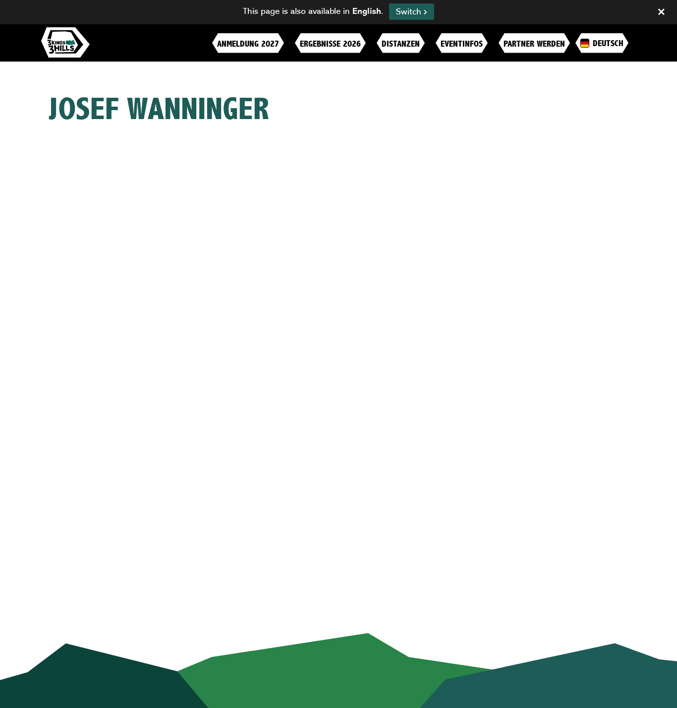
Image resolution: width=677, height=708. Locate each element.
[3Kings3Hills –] (65, 42)
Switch (410, 11)
